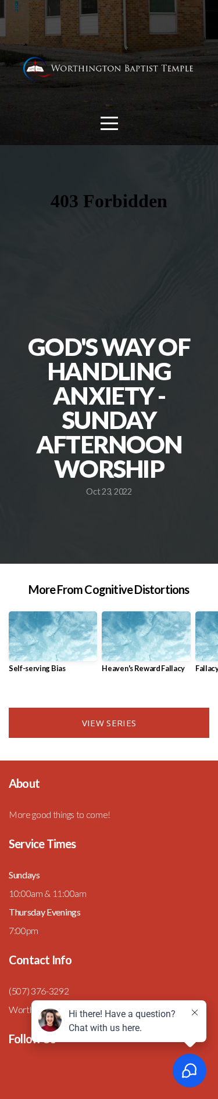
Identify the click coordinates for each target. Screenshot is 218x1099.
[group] (53, 646)
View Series (109, 723)
